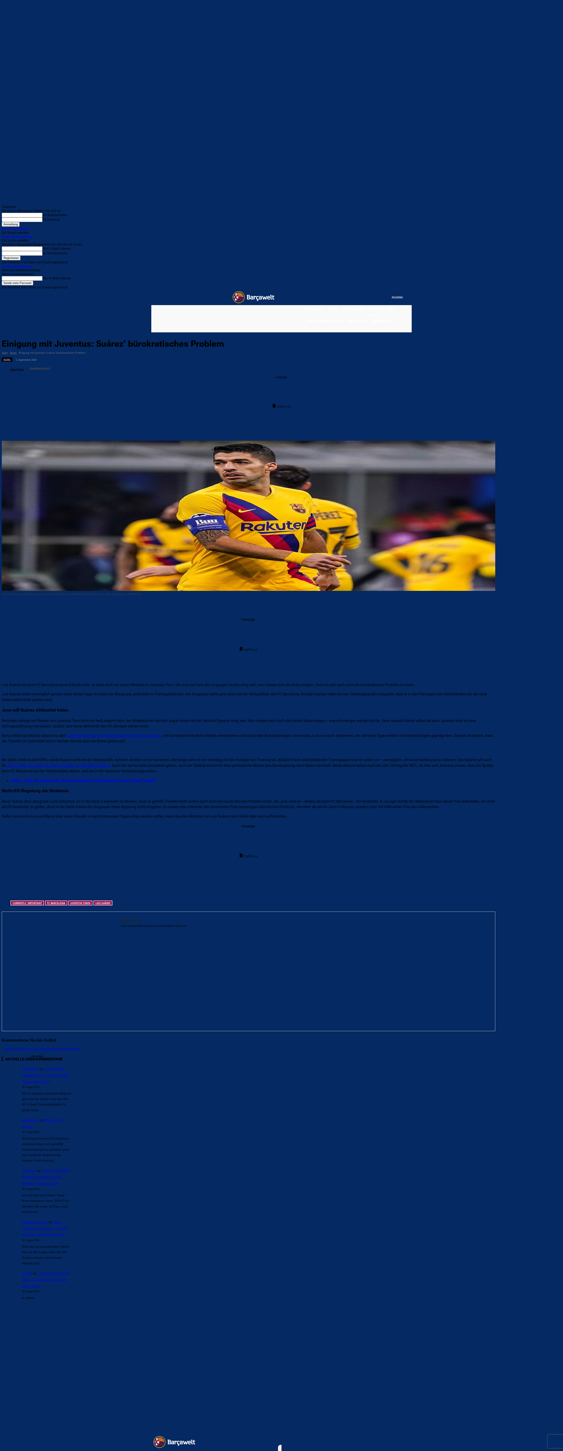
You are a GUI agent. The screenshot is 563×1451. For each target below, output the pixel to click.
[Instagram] (370, 297)
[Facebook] (361, 297)
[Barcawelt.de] (253, 297)
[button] (406, 328)
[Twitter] (379, 297)
